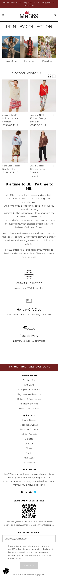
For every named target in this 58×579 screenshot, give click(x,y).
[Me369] (29, 14)
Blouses (29, 438)
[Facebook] (22, 492)
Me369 (23, 574)
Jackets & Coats (29, 424)
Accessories (29, 462)
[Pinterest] (30, 492)
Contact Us (29, 380)
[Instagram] (26, 492)
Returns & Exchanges (29, 399)
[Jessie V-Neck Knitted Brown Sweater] (43, 146)
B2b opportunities (29, 408)
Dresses (29, 443)
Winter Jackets (29, 434)
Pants (29, 453)
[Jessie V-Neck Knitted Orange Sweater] (43, 95)
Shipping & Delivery (29, 389)
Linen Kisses (29, 420)
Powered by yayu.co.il (35, 574)
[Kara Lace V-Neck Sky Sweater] (15, 146)
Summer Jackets (29, 429)
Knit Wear (29, 457)
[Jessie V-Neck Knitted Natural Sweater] (15, 95)
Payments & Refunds (29, 394)
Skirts (29, 448)
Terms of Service (29, 403)
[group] (11, 49)
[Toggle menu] (3, 15)
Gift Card (29, 384)
